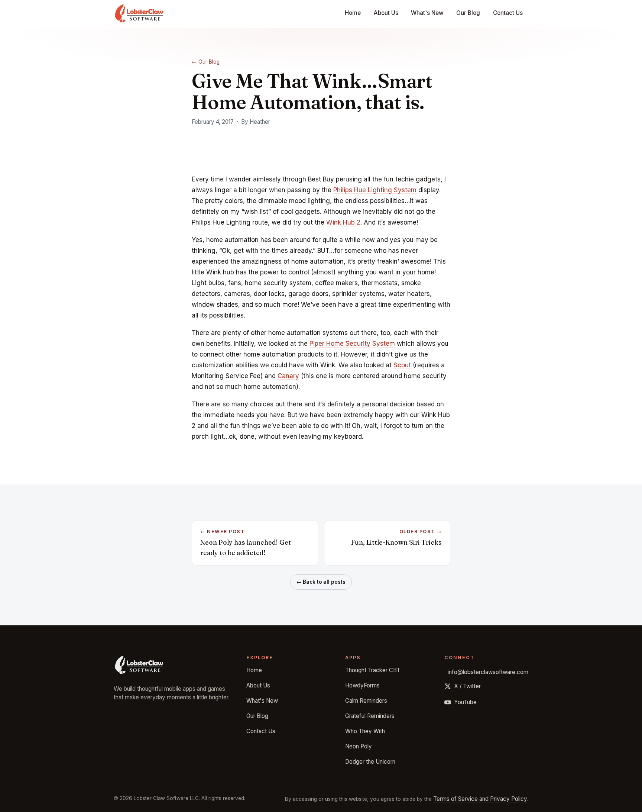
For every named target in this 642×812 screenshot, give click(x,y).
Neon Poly (358, 746)
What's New (427, 12)
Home (353, 12)
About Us (386, 12)
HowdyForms (362, 685)
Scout (402, 365)
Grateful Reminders (370, 715)
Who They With (365, 731)
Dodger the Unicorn (370, 761)
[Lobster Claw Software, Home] (139, 14)
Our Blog (468, 12)
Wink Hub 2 (343, 222)
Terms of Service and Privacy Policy (480, 798)
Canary (288, 376)
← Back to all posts (321, 582)
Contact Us (508, 12)
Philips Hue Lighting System (374, 190)
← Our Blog (206, 62)
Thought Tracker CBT (372, 670)
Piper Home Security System (352, 343)
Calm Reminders (366, 700)
